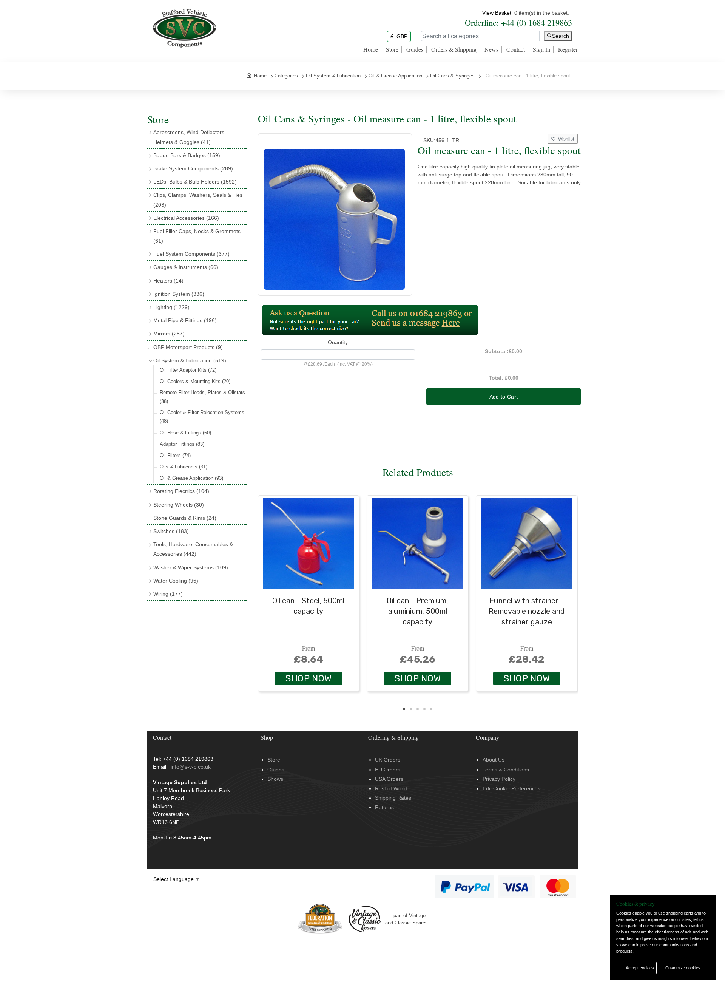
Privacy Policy (499, 779)
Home (370, 49)
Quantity (338, 342)
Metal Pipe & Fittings (185, 320)
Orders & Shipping (454, 49)
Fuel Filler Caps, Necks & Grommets (197, 236)
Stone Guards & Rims (184, 518)
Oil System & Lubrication (189, 360)
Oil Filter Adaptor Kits (188, 370)
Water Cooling (175, 581)
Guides (414, 49)
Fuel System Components (191, 254)
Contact (515, 49)
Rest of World (391, 788)
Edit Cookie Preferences (511, 788)
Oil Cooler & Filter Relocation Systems (202, 417)
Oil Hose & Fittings (185, 433)
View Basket (496, 13)
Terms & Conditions (506, 769)
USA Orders (389, 779)
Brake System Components (193, 168)
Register (568, 49)
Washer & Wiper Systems (190, 567)
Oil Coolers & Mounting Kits (195, 381)
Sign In (541, 49)
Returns (384, 807)
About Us (493, 760)
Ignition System (178, 294)
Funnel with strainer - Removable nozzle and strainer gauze (527, 611)
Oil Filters (175, 455)
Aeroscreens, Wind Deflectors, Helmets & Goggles (189, 137)
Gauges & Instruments (185, 267)
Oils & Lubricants (183, 467)
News (491, 49)
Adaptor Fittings (182, 444)
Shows (275, 779)
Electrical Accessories (186, 218)
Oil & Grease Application (191, 478)
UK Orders (387, 760)
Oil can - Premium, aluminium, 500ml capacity (417, 611)
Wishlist (565, 139)
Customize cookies (682, 968)
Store (392, 49)
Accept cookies (640, 968)
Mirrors (169, 334)
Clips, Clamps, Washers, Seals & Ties (197, 199)
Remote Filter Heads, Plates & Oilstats (202, 396)
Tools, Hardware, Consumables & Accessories (193, 549)
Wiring (168, 594)
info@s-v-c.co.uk (191, 767)
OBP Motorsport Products (188, 347)
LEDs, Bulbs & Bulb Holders (195, 182)
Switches (171, 531)
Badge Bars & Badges (186, 155)
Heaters (168, 281)
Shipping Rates (393, 798)
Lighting (171, 307)
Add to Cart (503, 397)
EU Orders (387, 769)
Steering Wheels (178, 505)
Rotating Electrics (181, 491)
